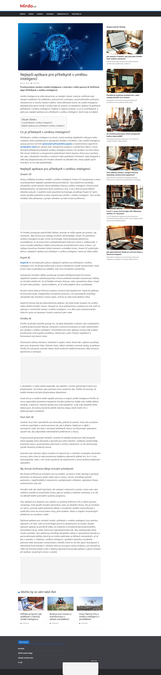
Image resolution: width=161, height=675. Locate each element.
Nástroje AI (76, 14)
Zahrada (50, 14)
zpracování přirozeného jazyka (57, 143)
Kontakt (21, 648)
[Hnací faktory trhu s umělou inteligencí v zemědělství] (90, 598)
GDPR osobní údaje (25, 653)
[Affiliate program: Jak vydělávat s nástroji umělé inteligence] (31, 598)
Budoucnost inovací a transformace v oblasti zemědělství (60, 616)
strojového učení (28, 146)
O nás (20, 662)
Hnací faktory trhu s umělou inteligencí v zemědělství (89, 616)
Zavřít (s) (94, 660)
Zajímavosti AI (62, 14)
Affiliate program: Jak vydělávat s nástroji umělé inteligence (31, 616)
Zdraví (22, 14)
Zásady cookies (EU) (25, 658)
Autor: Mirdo (26, 83)
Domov (40, 14)
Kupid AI (24, 262)
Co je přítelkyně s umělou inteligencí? (36, 122)
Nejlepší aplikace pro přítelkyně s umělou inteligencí (43, 126)
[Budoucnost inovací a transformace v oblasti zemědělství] (60, 598)
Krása (31, 14)
